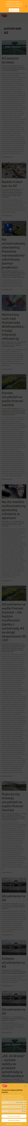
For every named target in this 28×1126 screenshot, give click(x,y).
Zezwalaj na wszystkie (14, 1116)
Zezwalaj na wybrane (14, 1120)
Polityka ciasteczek (10, 1123)
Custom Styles (18, 1123)
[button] (25, 1086)
